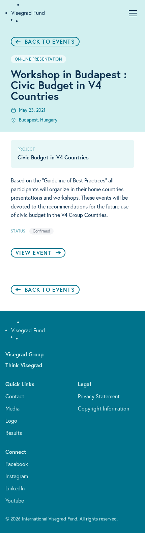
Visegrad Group (24, 354)
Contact (14, 396)
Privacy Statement (99, 396)
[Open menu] (133, 13)
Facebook (16, 464)
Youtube (14, 500)
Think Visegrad (23, 365)
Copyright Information (103, 408)
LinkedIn (15, 488)
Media (12, 408)
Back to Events (50, 41)
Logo (11, 420)
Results (13, 432)
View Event (34, 252)
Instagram (16, 476)
